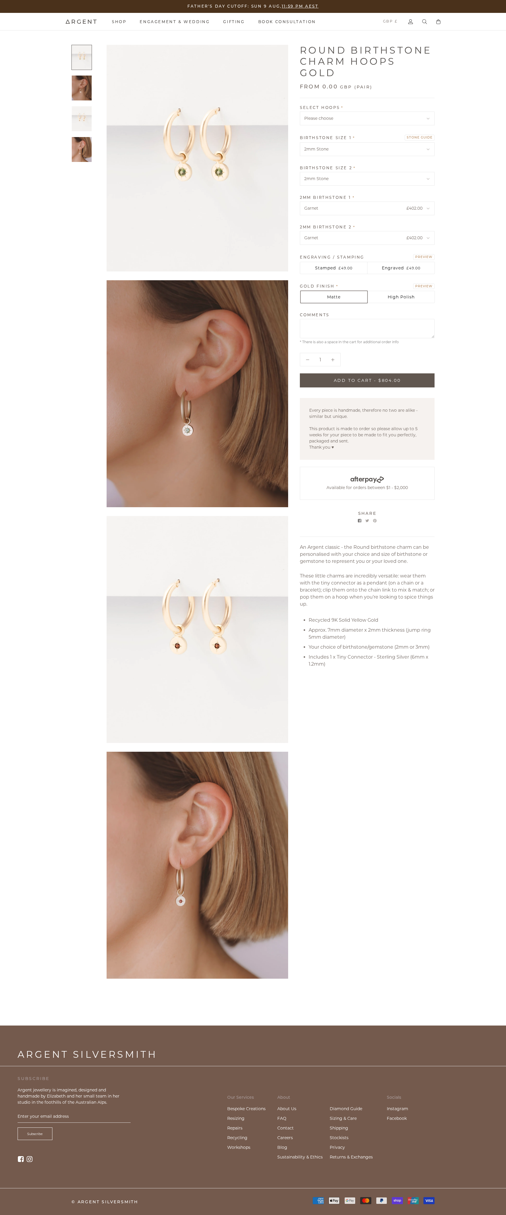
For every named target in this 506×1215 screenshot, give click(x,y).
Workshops (238, 1147)
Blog (282, 1147)
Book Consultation (287, 21)
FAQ (281, 1118)
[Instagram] (29, 1159)
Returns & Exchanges (351, 1157)
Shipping (339, 1128)
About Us (286, 1108)
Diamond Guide (346, 1108)
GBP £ (390, 21)
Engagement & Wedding (175, 21)
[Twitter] (367, 520)
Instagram (397, 1108)
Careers (285, 1137)
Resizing (236, 1118)
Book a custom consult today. (292, 6)
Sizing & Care (343, 1118)
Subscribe (35, 1134)
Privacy (337, 1147)
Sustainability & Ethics (300, 1157)
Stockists (339, 1137)
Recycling (237, 1137)
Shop (119, 21)
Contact (285, 1128)
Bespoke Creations (246, 1108)
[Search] (424, 21)
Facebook (397, 1118)
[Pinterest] (375, 520)
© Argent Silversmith (104, 1201)
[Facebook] (359, 520)
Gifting (234, 21)
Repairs (234, 1128)
